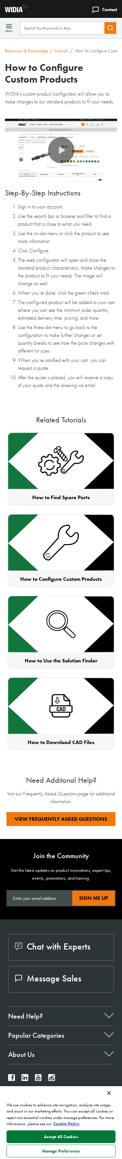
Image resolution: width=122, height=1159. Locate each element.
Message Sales (54, 978)
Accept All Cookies (61, 1136)
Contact (109, 9)
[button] (61, 150)
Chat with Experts (58, 946)
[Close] (109, 1093)
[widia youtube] (38, 1079)
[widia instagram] (51, 1079)
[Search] (110, 28)
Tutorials (61, 51)
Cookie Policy (66, 1123)
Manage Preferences (61, 1151)
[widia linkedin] (24, 1079)
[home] (14, 10)
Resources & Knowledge (26, 51)
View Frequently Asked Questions (61, 819)
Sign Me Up (93, 898)
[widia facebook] (11, 1079)
